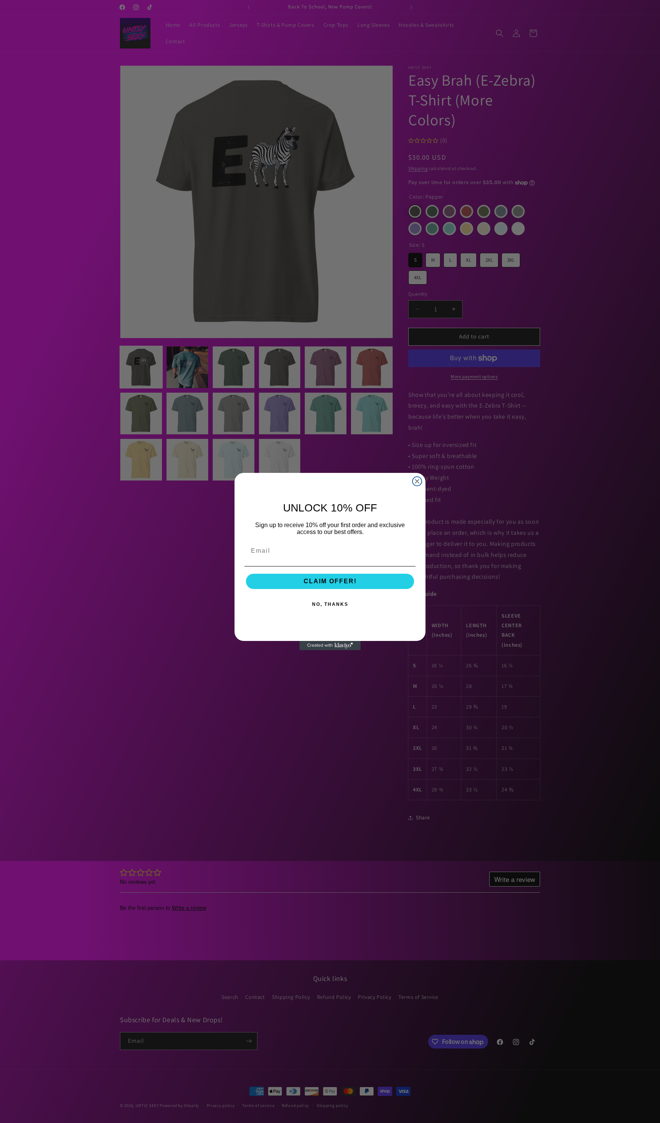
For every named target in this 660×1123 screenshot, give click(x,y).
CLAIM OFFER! (330, 581)
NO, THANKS (330, 604)
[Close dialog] (417, 481)
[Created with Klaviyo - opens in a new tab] (330, 645)
